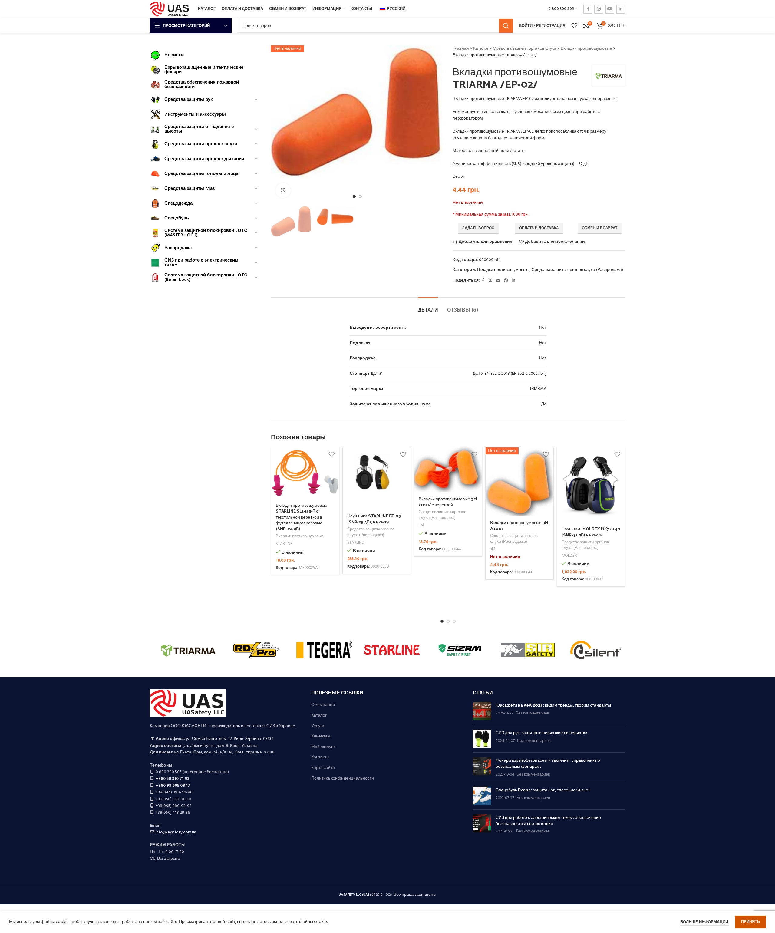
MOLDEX (569, 556)
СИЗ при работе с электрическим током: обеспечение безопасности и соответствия (548, 820)
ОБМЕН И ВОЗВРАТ (599, 228)
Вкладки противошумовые (586, 48)
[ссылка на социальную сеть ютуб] (609, 9)
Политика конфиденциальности (342, 779)
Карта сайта (323, 768)
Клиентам (321, 737)
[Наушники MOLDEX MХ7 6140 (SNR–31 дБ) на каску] (591, 484)
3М (421, 526)
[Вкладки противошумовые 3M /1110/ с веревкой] (448, 469)
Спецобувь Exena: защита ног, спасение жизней (543, 789)
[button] (442, 621)
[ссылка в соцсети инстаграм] (598, 9)
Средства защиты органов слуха (524, 48)
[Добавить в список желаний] (331, 454)
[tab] (428, 306)
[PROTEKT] (392, 650)
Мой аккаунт (323, 747)
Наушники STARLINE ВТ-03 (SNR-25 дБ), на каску (374, 519)
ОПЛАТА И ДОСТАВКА (539, 228)
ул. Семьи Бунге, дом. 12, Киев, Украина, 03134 (230, 738)
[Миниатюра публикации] (482, 711)
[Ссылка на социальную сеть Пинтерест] (506, 280)
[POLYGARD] (460, 650)
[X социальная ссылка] (490, 280)
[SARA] (256, 650)
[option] (354, 196)
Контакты (320, 757)
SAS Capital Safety (188, 649)
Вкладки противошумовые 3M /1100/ (519, 525)
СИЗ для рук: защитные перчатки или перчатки (541, 732)
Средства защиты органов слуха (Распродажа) (577, 269)
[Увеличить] (283, 190)
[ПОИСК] (506, 26)
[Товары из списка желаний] (574, 26)
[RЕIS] (324, 650)
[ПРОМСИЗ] (528, 650)
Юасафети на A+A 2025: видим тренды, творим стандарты (553, 705)
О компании (323, 705)
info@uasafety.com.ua (176, 832)
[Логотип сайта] (171, 9)
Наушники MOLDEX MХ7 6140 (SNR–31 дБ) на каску (591, 532)
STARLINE (284, 544)
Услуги (317, 726)
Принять (750, 922)
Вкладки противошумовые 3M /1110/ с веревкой (448, 502)
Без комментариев (532, 713)
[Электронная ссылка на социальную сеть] (498, 280)
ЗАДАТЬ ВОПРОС (478, 228)
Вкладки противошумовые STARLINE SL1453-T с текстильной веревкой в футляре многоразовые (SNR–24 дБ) (301, 516)
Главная (461, 48)
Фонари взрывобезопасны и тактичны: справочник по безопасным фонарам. (548, 763)
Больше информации (704, 922)
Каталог (481, 48)
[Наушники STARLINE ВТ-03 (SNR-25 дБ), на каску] (377, 478)
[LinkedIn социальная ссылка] (620, 9)
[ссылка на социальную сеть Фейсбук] (587, 9)
